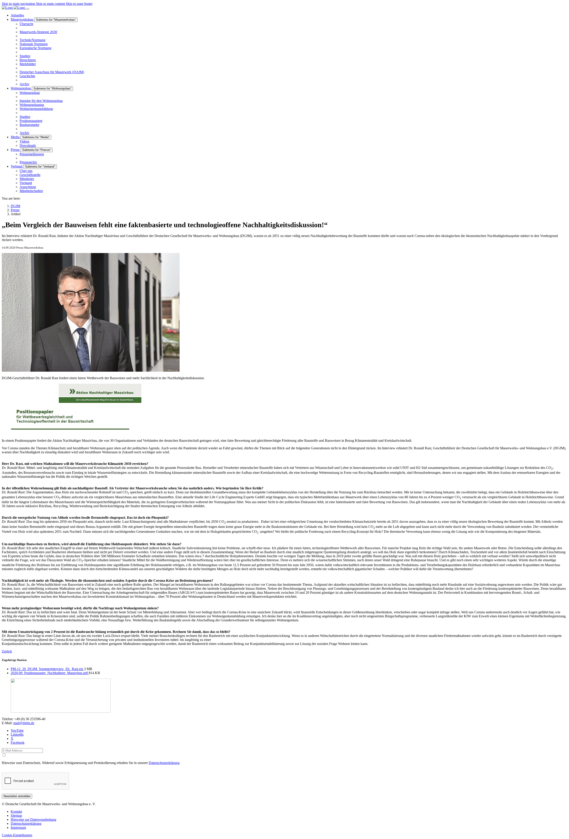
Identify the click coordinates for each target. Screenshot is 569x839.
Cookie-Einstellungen (17, 835)
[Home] (14, 8)
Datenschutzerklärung (164, 763)
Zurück (7, 651)
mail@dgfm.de (23, 723)
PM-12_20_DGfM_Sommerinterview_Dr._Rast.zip (47, 669)
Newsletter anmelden (17, 796)
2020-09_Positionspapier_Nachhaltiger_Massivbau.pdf (50, 673)
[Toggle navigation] (27, 9)
